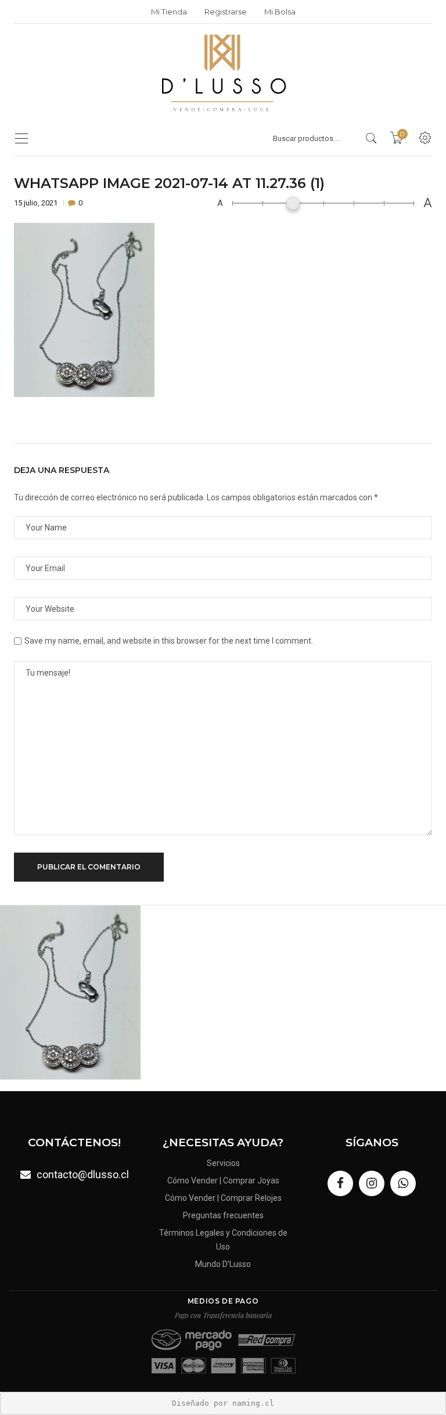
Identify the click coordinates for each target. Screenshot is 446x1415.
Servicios (223, 1163)
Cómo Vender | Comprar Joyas (223, 1180)
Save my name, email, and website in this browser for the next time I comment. (168, 640)
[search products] (371, 138)
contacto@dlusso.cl (83, 1174)
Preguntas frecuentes (223, 1215)
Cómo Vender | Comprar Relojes (223, 1198)
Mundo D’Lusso (223, 1264)
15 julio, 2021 (36, 202)
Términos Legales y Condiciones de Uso (223, 1239)
